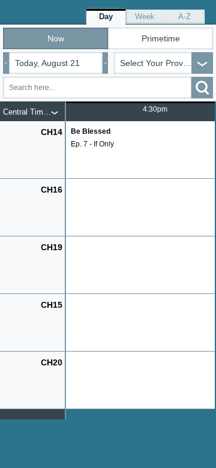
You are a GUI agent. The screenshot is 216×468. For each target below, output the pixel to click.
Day (106, 16)
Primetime (161, 38)
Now (55, 38)
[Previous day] (6, 63)
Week (145, 16)
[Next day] (106, 63)
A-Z (184, 16)
